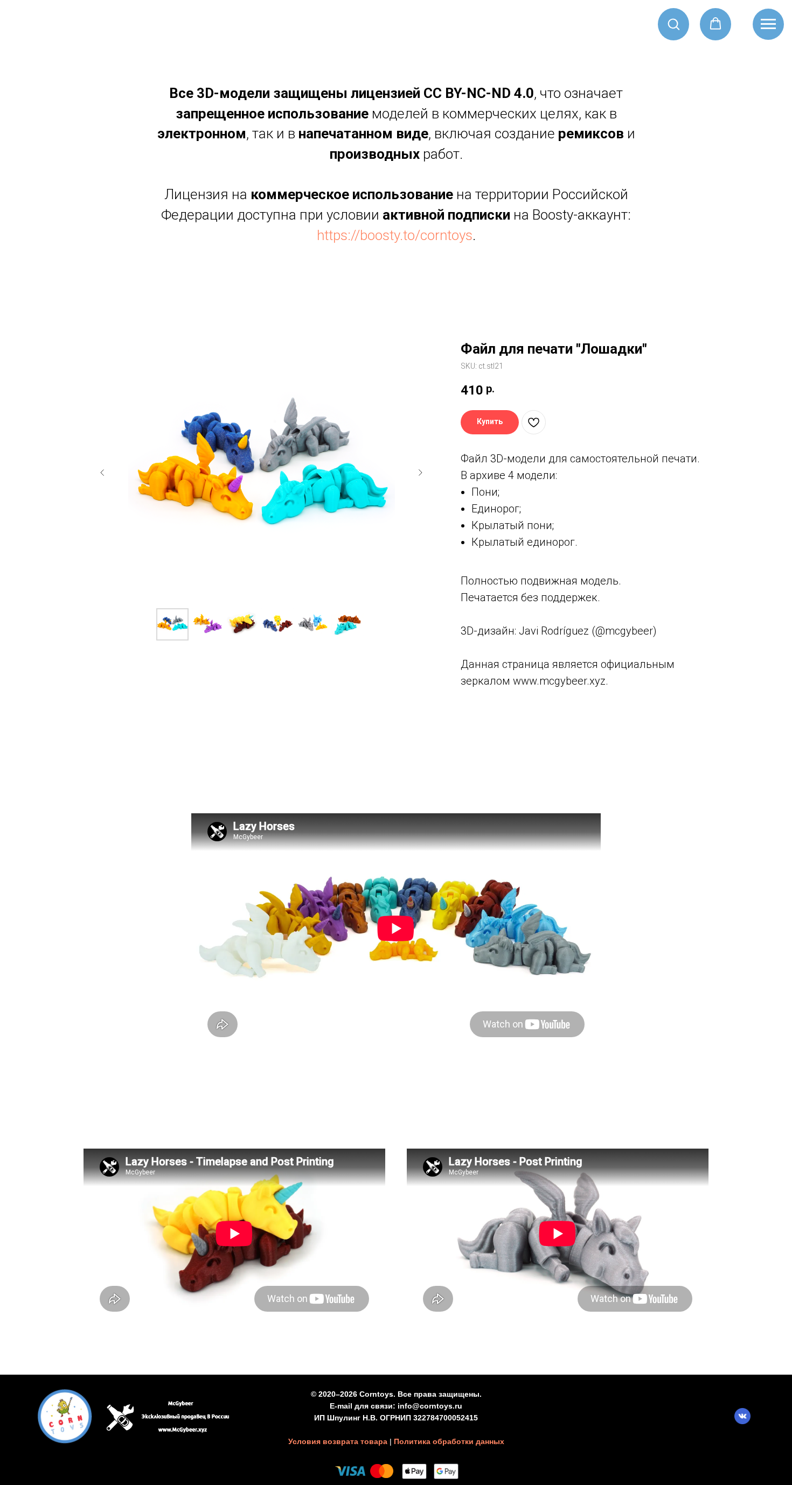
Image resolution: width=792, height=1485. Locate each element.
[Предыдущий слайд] (102, 472)
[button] (673, 23)
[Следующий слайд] (420, 472)
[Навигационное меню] (768, 24)
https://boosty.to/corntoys (395, 235)
